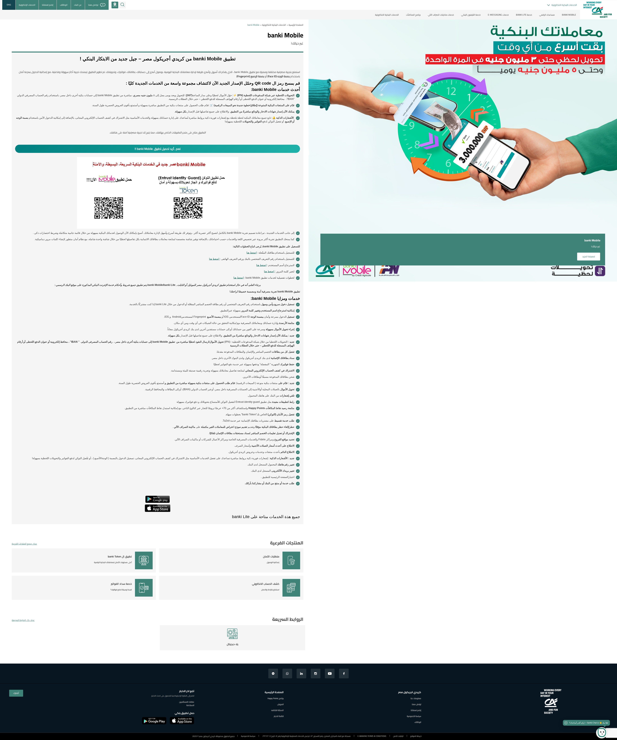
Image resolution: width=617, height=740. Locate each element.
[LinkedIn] (301, 673)
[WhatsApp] (287, 673)
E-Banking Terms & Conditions (372, 736)
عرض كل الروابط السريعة (23, 620)
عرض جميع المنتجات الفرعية (24, 544)
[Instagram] (315, 673)
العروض (280, 704)
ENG (9, 4)
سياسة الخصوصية (414, 716)
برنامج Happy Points (276, 698)
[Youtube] (330, 673)
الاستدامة (190, 705)
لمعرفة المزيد (588, 256)
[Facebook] (344, 673)
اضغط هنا (251, 252)
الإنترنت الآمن (398, 736)
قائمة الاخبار (279, 716)
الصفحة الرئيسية (296, 25)
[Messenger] (273, 673)
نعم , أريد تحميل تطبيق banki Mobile (159, 148)
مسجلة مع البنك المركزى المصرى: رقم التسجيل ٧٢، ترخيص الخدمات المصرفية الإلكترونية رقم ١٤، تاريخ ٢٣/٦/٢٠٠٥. (306, 736)
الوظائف (417, 722)
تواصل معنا (416, 704)
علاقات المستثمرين (186, 702)
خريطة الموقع (416, 736)
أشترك (16, 693)
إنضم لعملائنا (416, 710)
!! (135, 148)
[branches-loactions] (115, 5)
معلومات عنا (416, 698)
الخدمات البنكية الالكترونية (274, 25)
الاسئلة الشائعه (277, 710)
